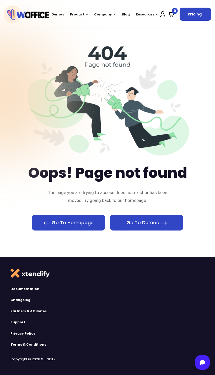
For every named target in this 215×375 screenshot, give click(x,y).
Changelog (20, 300)
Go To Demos (142, 222)
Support (17, 322)
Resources (145, 14)
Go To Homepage (73, 222)
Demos (57, 14)
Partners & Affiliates (28, 311)
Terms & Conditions (28, 344)
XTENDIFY (48, 359)
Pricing (195, 14)
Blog (126, 14)
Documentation (24, 289)
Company (103, 14)
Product (77, 14)
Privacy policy (22, 333)
